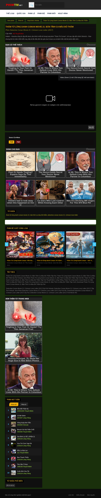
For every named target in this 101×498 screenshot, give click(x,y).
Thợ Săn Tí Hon (22, 464)
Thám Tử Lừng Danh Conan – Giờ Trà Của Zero (80, 260)
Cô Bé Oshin (21, 416)
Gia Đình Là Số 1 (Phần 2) (26, 436)
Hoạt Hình (63, 13)
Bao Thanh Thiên (23, 457)
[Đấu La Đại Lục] (13, 452)
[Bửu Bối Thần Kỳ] (13, 410)
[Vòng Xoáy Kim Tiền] (13, 424)
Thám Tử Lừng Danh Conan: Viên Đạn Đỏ (21, 260)
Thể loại (10, 13)
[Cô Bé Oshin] (13, 417)
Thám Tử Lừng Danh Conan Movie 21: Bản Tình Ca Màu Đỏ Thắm (65, 20)
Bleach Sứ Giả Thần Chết (25, 429)
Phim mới (51, 13)
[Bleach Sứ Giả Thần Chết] (13, 431)
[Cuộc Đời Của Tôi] (13, 472)
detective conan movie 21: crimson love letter (63, 215)
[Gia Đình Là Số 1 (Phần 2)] (13, 438)
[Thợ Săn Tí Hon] (13, 465)
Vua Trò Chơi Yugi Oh (24, 443)
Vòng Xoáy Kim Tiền (24, 423)
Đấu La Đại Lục (22, 450)
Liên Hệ (71, 495)
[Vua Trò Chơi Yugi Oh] (13, 445)
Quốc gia (21, 13)
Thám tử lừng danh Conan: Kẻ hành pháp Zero (51, 260)
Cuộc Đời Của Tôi (23, 471)
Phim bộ (41, 13)
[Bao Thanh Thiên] (13, 458)
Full (11, 142)
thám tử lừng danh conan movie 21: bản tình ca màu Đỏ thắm (26, 215)
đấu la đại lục (10, 485)
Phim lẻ (31, 13)
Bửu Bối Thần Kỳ (22, 409)
